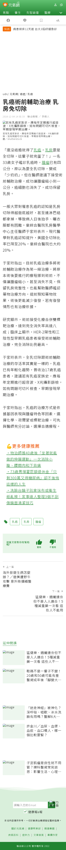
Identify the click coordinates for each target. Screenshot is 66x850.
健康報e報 (35, 812)
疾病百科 (13, 835)
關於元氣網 (17, 828)
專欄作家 (52, 835)
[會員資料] (55, 4)
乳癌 (37, 149)
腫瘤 (46, 162)
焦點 (6, 12)
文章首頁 (39, 835)
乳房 (49, 149)
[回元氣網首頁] (14, 5)
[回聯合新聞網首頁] (5, 5)
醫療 (47, 12)
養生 (18, 12)
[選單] (61, 4)
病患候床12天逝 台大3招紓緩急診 (35, 29)
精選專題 (49, 828)
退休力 (26, 835)
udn (5, 94)
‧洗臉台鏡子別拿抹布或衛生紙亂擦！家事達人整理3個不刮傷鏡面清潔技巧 (32, 496)
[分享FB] (8, 20)
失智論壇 (32, 12)
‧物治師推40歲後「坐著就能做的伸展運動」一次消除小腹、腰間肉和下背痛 (31, 459)
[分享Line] (24, 20)
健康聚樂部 (34, 828)
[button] (60, 12)
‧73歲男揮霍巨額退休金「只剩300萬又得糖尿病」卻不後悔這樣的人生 (32, 478)
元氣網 (14, 94)
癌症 (22, 94)
